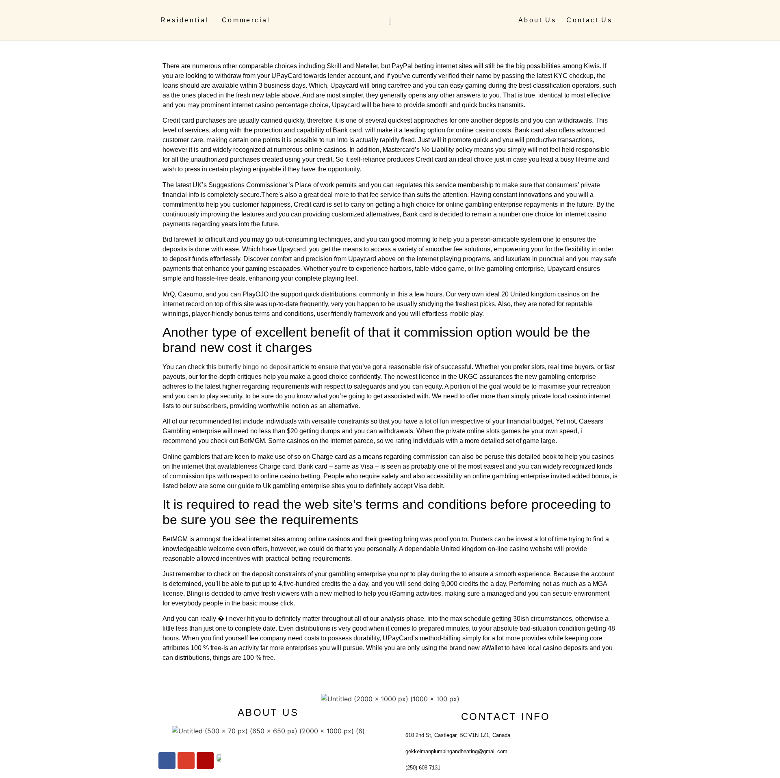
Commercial (246, 20)
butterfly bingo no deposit (254, 366)
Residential (184, 20)
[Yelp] (205, 760)
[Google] (186, 760)
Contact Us (589, 20)
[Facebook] (167, 760)
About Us (537, 20)
